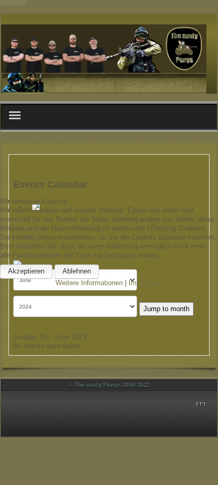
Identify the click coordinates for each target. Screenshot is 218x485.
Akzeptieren (26, 271)
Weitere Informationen (89, 283)
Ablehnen (76, 271)
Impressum (146, 283)
